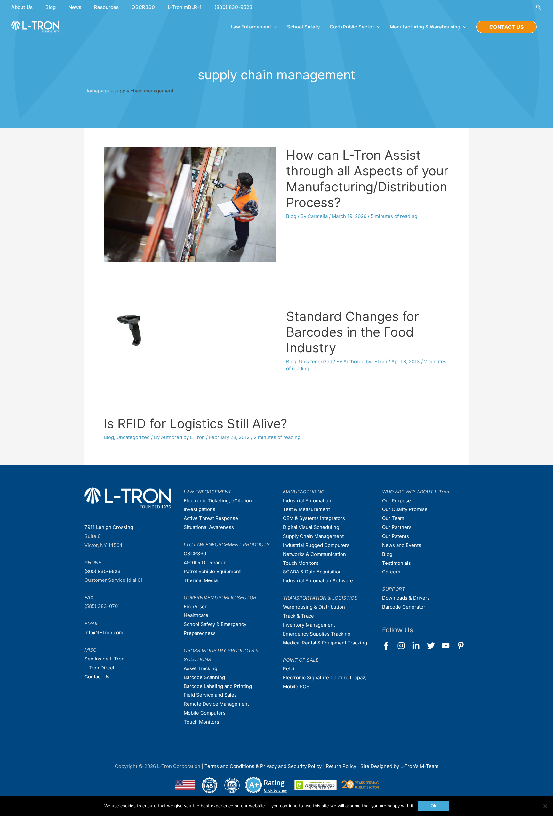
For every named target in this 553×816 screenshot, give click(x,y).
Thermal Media (201, 580)
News (74, 7)
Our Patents (395, 536)
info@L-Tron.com (103, 632)
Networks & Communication (314, 554)
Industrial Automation (307, 501)
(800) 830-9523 (233, 7)
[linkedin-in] (419, 646)
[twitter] (434, 646)
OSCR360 (143, 7)
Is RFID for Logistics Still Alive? (195, 423)
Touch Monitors (201, 722)
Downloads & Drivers (406, 598)
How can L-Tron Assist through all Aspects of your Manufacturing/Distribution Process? (367, 178)
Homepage (96, 91)
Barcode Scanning (204, 677)
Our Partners (397, 527)
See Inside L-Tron (104, 659)
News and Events (401, 545)
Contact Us (96, 677)
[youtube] (448, 646)
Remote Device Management (216, 704)
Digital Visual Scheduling (311, 527)
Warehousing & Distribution (314, 607)
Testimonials (396, 563)
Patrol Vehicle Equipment (212, 571)
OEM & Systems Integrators (314, 518)
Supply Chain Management (313, 536)
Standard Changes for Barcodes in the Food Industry (352, 332)
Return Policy (341, 766)
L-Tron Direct (99, 668)
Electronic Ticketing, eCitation (218, 501)
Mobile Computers (205, 713)
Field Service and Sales (210, 695)
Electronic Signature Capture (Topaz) (325, 678)
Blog (50, 7)
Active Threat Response (211, 518)
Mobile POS (296, 687)
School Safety (303, 27)
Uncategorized (315, 361)
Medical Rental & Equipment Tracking (325, 643)
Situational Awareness (209, 527)
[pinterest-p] (462, 646)
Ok (433, 805)
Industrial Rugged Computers (316, 545)
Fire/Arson (196, 607)
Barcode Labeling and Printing (218, 686)
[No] (545, 806)
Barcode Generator (403, 607)
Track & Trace (298, 616)
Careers (391, 572)
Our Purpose (396, 501)
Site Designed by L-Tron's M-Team (399, 766)
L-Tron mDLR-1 (185, 7)
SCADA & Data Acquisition (312, 572)
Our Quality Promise (405, 509)
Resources (106, 7)
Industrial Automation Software (318, 581)
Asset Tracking (200, 668)
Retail (289, 669)
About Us (22, 7)
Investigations (199, 509)
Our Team (393, 518)
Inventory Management (309, 625)
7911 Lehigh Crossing (108, 527)
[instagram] (404, 646)
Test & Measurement (306, 509)
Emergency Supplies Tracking (316, 634)
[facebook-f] (389, 646)
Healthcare (196, 615)
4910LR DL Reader (205, 562)
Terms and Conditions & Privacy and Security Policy (263, 766)
